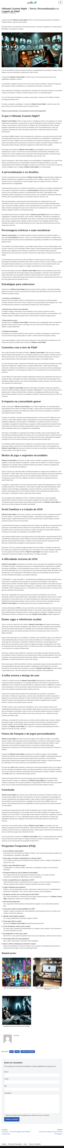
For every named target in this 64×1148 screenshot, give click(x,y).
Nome (6, 1072)
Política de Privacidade (15, 1144)
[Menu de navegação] (60, 2)
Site (5, 1086)
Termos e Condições (35, 1144)
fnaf (11, 1051)
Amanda (6, 13)
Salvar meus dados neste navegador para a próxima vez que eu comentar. (27, 1115)
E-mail (6, 1079)
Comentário (8, 1093)
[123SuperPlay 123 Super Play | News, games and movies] (32, 2)
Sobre (25, 1144)
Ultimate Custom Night (27, 1051)
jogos (17, 1051)
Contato (4, 1144)
